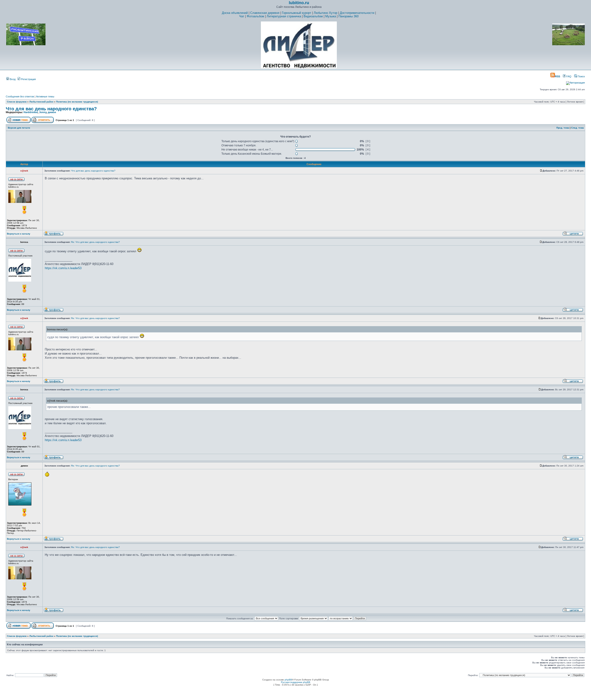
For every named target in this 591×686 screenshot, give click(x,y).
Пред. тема (562, 127)
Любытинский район (41, 101)
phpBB (288, 679)
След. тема (577, 127)
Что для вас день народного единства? (51, 108)
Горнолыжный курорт (296, 13)
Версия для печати (19, 127)
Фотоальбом (255, 16)
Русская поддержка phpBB (295, 682)
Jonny (42, 112)
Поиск (581, 76)
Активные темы (45, 96)
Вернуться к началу (18, 233)
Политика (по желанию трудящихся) (77, 101)
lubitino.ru (299, 2)
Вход (12, 79)
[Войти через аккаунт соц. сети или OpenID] (575, 82)
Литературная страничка (284, 16)
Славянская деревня (264, 13)
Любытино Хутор (325, 13)
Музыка (330, 16)
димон (52, 112)
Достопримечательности (357, 13)
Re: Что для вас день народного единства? (95, 242)
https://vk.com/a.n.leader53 (63, 268)
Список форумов (17, 101)
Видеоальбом (313, 16)
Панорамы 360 (348, 16)
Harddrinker (31, 112)
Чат (241, 16)
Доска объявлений (235, 13)
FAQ (568, 76)
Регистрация (28, 79)
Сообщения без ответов (20, 96)
